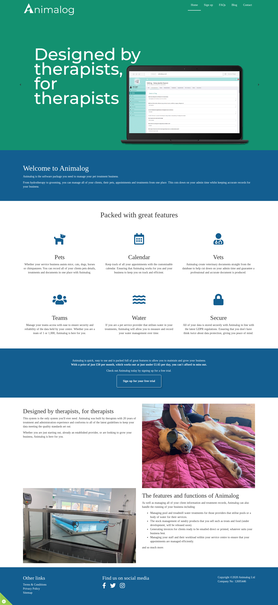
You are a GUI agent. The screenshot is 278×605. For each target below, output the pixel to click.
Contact (247, 4)
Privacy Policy (31, 588)
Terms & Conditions (34, 584)
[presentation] (20, 85)
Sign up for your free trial (139, 381)
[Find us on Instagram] (122, 586)
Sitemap (27, 592)
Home (194, 4)
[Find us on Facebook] (104, 586)
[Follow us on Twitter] (113, 586)
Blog (234, 4)
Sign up (208, 4)
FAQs (222, 4)
